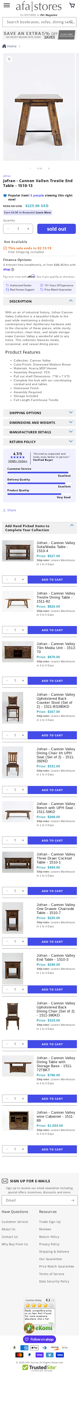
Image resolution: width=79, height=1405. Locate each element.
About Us (9, 1229)
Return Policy (49, 1237)
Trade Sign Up (50, 1222)
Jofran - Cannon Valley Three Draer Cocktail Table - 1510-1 (56, 858)
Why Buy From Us (15, 1244)
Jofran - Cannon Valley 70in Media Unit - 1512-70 (56, 648)
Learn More (43, 212)
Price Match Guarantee (56, 1266)
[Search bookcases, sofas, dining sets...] (71, 22)
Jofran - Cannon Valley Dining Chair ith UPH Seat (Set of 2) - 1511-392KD (56, 755)
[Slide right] (49, 168)
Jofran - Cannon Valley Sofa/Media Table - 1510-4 (56, 547)
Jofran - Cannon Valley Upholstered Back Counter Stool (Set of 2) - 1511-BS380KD (56, 701)
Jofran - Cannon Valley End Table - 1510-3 (56, 957)
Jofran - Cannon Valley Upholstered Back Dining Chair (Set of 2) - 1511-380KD (56, 1009)
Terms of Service (52, 1274)
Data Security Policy (54, 1281)
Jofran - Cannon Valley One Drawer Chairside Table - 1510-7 (56, 909)
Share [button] (11, 510)
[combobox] (39, 22)
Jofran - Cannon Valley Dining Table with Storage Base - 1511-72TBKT (56, 1064)
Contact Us (10, 1237)
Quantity (9, 220)
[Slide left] (30, 168)
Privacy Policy (49, 1244)
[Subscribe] (72, 1200)
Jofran (7, 176)
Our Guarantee (50, 1259)
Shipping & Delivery (54, 1251)
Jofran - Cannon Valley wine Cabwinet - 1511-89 (56, 1116)
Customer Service (15, 1222)
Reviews (45, 1229)
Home (11, 46)
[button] (72, 5)
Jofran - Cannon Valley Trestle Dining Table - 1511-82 (56, 597)
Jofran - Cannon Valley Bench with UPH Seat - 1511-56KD (56, 808)
